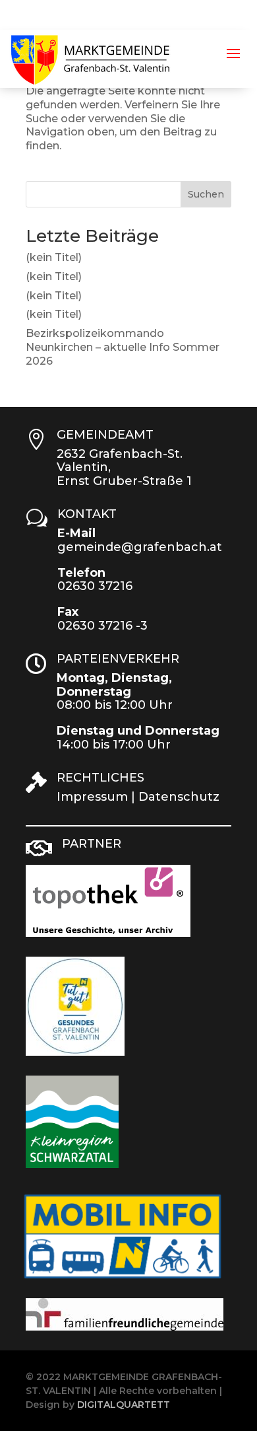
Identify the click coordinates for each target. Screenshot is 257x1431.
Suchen (206, 194)
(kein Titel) (54, 257)
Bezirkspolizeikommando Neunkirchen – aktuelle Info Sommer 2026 (122, 347)
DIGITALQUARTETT (123, 1405)
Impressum (92, 796)
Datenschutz (178, 796)
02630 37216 (94, 586)
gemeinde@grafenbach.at (139, 547)
